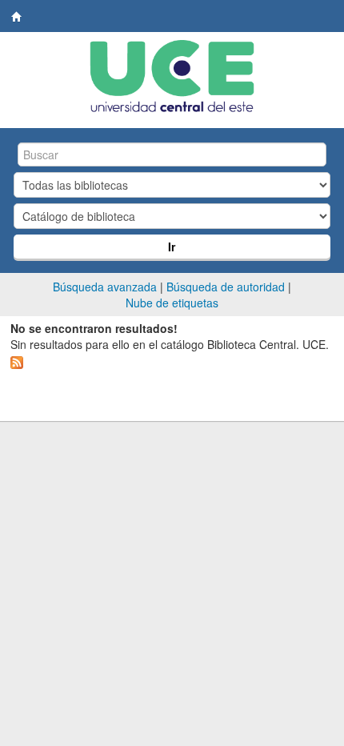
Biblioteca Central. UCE (16, 16)
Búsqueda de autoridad (225, 287)
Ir (171, 247)
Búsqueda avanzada (105, 287)
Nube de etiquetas (172, 303)
